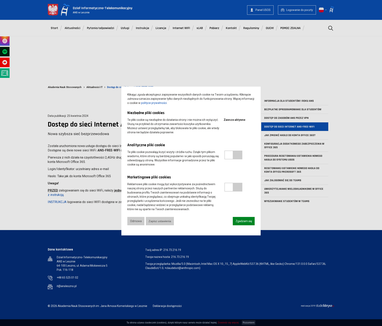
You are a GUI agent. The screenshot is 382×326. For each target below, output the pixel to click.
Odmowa (136, 221)
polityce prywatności (154, 102)
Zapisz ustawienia (160, 221)
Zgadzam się (244, 221)
